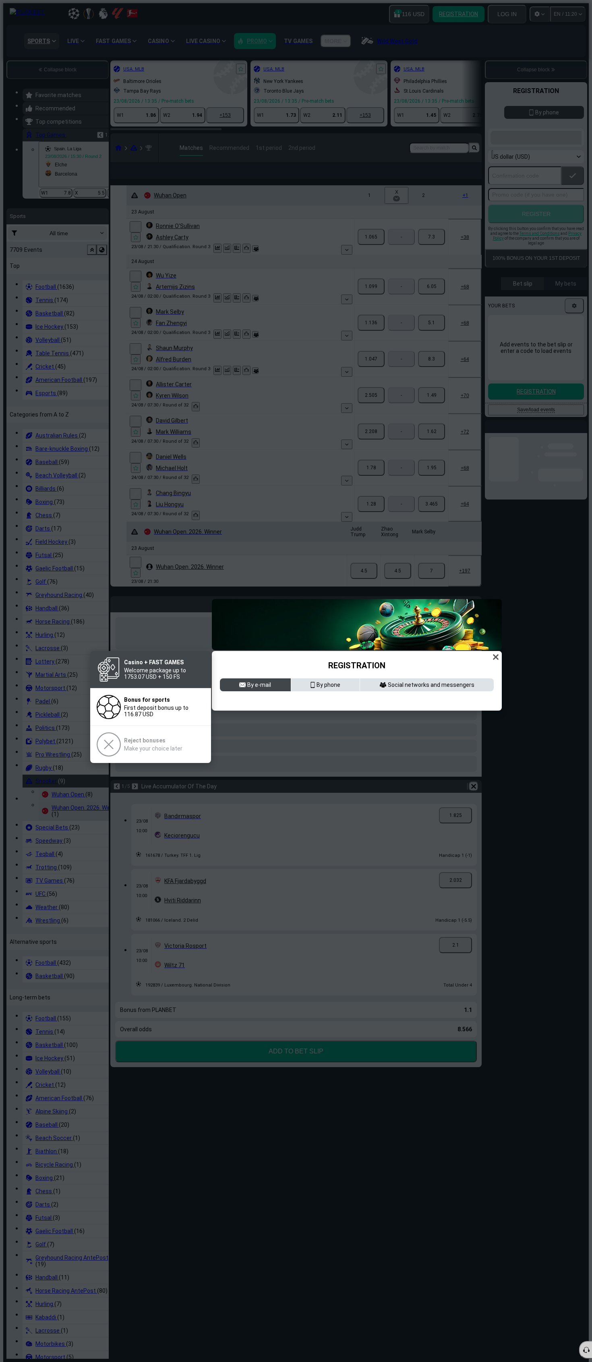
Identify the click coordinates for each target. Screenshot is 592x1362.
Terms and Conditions (407, 773)
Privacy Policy (458, 773)
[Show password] (485, 726)
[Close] (496, 624)
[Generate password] (468, 726)
